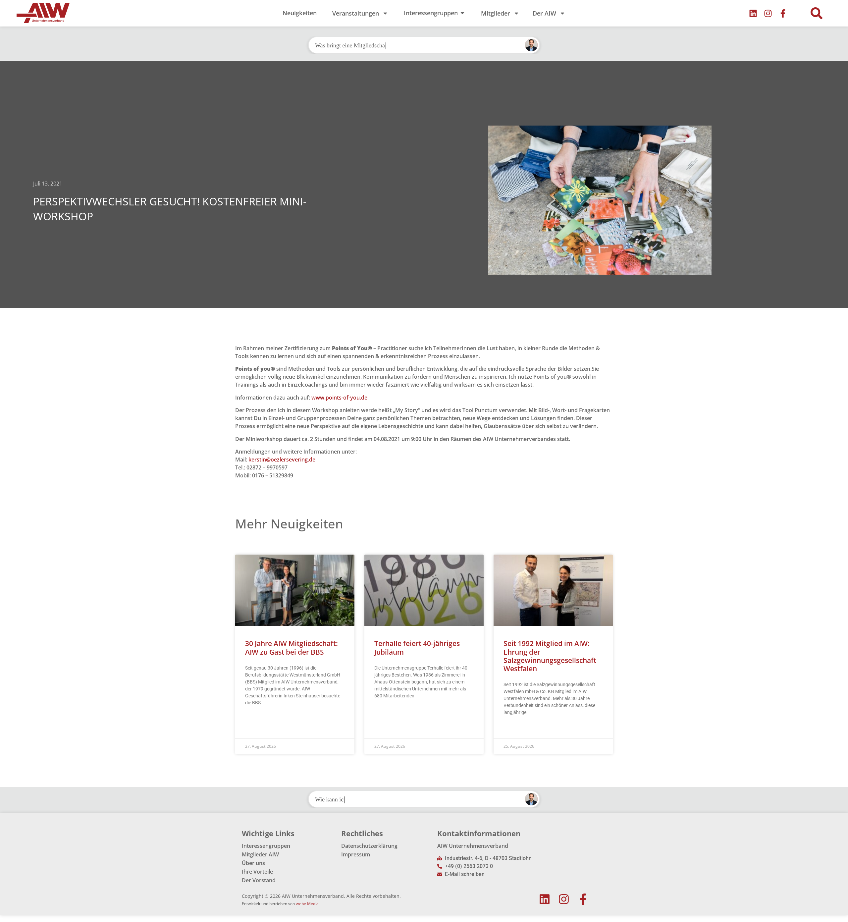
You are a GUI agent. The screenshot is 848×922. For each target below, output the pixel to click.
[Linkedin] (753, 13)
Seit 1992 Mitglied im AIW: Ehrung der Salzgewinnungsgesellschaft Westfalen (550, 656)
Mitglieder (495, 13)
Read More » (258, 719)
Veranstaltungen (355, 13)
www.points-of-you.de (339, 397)
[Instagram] (768, 13)
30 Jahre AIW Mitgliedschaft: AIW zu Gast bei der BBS (291, 647)
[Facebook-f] (782, 13)
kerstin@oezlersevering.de (281, 459)
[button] (816, 13)
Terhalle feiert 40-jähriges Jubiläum (417, 647)
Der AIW (544, 13)
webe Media (307, 903)
